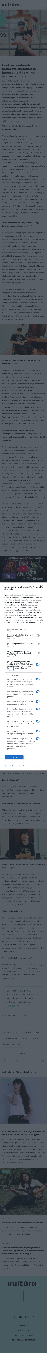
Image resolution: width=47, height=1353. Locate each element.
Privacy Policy (37, 766)
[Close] (42, 587)
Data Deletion (10, 766)
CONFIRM (14, 757)
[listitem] (23, 630)
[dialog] (23, 676)
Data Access (23, 766)
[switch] (38, 635)
